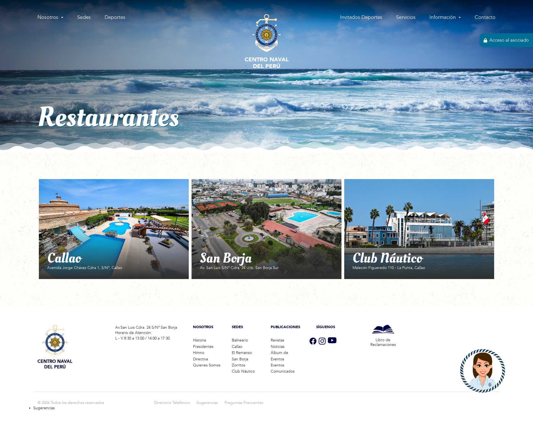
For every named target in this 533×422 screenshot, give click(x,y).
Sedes (84, 17)
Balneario (240, 340)
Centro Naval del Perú (267, 62)
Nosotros (47, 17)
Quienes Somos (206, 365)
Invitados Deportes (361, 17)
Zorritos (238, 365)
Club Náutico (243, 371)
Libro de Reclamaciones (383, 342)
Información (442, 17)
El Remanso (242, 352)
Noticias (278, 346)
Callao (237, 346)
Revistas (277, 340)
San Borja (240, 359)
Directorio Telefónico (172, 402)
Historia (199, 340)
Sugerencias (207, 402)
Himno (198, 352)
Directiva (200, 359)
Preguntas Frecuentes (244, 402)
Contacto (485, 17)
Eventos (277, 365)
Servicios (406, 17)
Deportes (115, 17)
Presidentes (203, 346)
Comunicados (283, 371)
